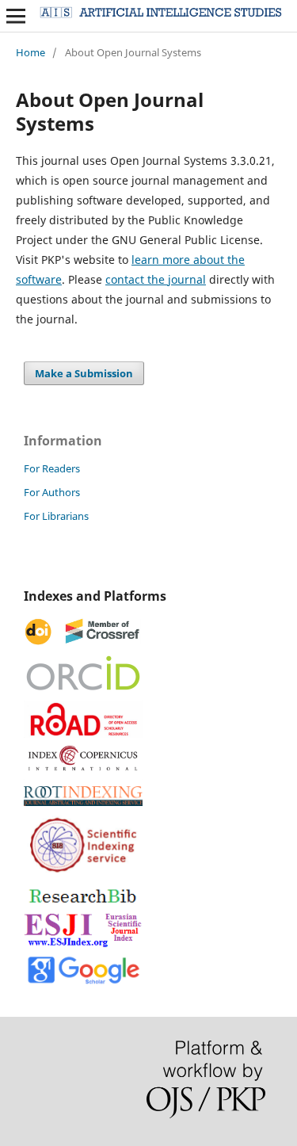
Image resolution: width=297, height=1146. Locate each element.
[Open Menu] (16, 16)
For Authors (52, 492)
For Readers (52, 468)
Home (30, 52)
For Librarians (56, 516)
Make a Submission (84, 373)
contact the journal (155, 279)
